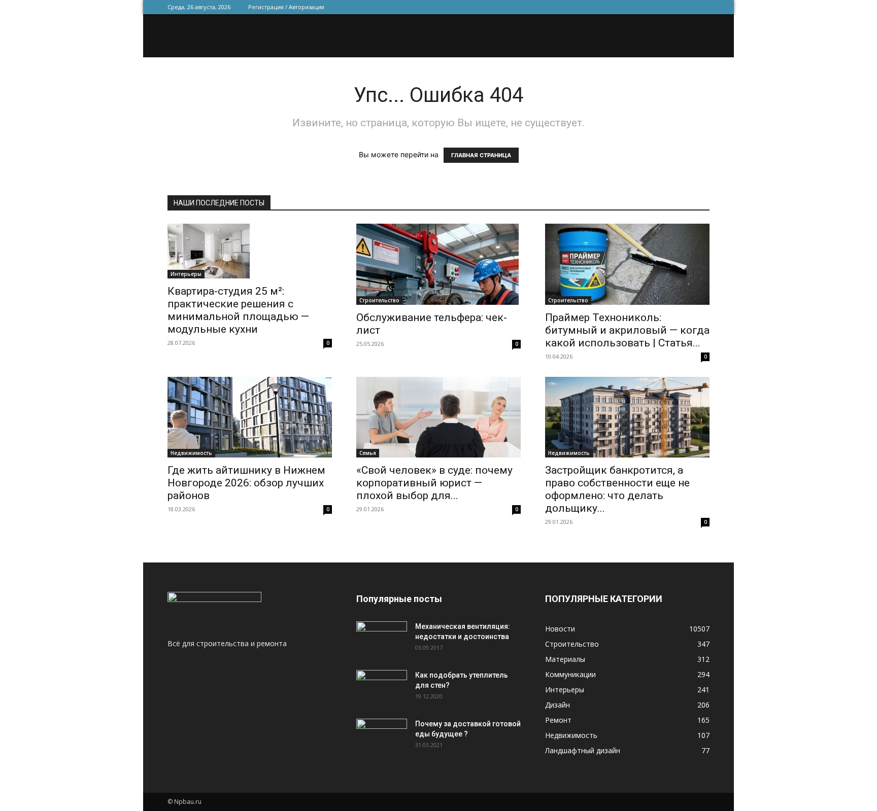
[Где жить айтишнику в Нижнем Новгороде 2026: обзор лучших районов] (249, 417)
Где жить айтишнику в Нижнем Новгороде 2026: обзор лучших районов (246, 483)
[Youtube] (702, 7)
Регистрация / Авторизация (286, 7)
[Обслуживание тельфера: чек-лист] (438, 264)
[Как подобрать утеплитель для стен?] (381, 688)
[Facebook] (635, 7)
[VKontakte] (685, 7)
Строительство (379, 300)
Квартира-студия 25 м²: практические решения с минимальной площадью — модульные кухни (238, 310)
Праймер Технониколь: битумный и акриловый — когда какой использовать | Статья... (627, 330)
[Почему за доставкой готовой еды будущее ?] (381, 736)
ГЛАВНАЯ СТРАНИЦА (481, 155)
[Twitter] (651, 7)
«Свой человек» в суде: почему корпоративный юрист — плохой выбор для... (434, 483)
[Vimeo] (668, 7)
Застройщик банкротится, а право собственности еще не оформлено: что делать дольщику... (617, 489)
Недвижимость (191, 452)
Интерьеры (186, 273)
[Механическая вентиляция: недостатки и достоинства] (381, 637)
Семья (367, 452)
